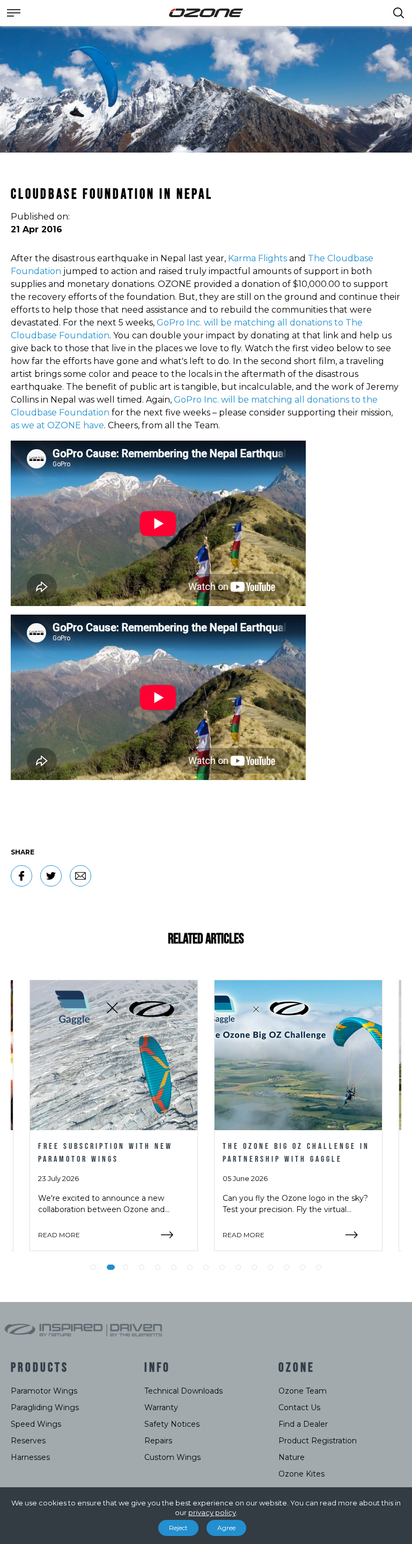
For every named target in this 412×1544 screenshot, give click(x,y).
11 (254, 1267)
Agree (226, 1528)
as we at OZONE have (57, 425)
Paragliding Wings (45, 1407)
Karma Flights (257, 258)
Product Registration (317, 1440)
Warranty (161, 1407)
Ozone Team (302, 1391)
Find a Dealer (303, 1424)
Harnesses (30, 1457)
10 (238, 1267)
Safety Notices (172, 1424)
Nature (291, 1457)
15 (318, 1267)
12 (270, 1267)
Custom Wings (172, 1457)
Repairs (158, 1440)
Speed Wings (36, 1424)
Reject (178, 1528)
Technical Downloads (183, 1391)
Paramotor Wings (44, 1391)
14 (302, 1267)
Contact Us (299, 1407)
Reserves (28, 1440)
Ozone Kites (301, 1474)
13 (286, 1267)
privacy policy (212, 1512)
